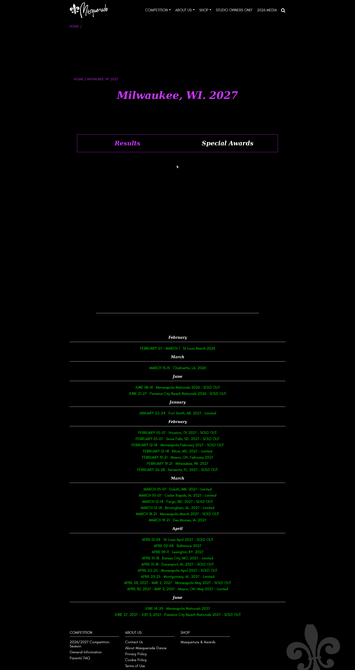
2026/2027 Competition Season (89, 644)
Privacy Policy (136, 654)
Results (127, 143)
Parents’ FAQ (80, 658)
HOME (78, 79)
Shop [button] (204, 10)
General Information (86, 652)
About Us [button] (183, 10)
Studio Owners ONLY (234, 10)
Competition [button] (156, 10)
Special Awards (228, 143)
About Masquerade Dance (146, 648)
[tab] (127, 143)
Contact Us (134, 642)
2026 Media (267, 10)
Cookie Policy (136, 660)
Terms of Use (135, 666)
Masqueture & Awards (198, 642)
